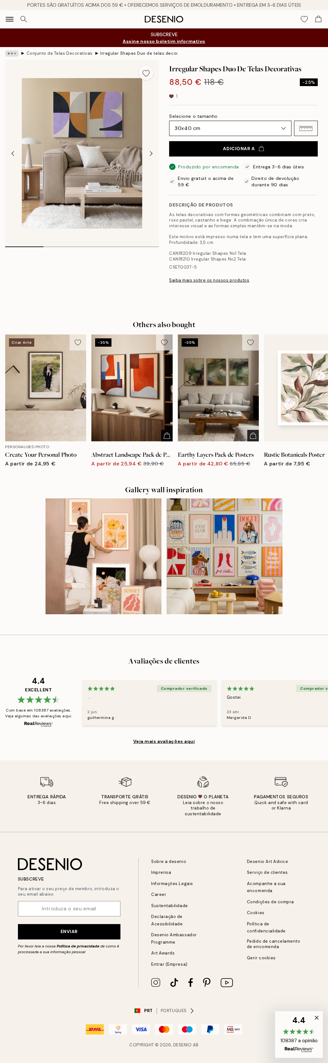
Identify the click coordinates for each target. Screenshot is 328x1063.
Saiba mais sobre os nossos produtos (209, 280)
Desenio (182, 1045)
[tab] (24, 244)
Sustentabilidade (169, 905)
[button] (306, 128)
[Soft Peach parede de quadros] (103, 556)
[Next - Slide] (151, 153)
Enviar (69, 931)
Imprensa (161, 872)
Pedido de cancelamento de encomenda (273, 943)
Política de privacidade (78, 946)
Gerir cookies (261, 958)
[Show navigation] (10, 19)
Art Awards (163, 953)
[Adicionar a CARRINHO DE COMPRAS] (167, 435)
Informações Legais (172, 883)
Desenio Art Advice (267, 861)
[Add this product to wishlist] (146, 72)
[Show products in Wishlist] (304, 19)
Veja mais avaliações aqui (164, 741)
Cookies (256, 912)
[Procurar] (24, 19)
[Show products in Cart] (318, 19)
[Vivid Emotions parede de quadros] (225, 556)
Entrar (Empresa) (169, 964)
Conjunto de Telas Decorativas (60, 53)
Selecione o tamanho (193, 116)
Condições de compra (270, 902)
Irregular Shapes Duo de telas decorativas (138, 53)
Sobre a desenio (168, 861)
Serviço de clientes (267, 872)
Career (158, 894)
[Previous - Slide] (13, 153)
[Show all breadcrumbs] (12, 53)
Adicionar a (239, 148)
